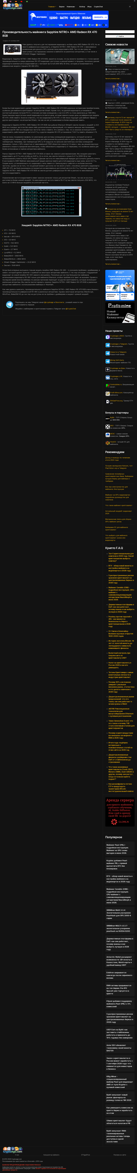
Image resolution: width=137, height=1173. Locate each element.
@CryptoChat (71, 309)
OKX (112, 426)
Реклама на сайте (120, 1155)
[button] (52, 7)
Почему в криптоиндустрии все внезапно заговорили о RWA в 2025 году (121, 735)
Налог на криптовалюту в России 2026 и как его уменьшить (120, 665)
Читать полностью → (113, 78)
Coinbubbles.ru (116, 384)
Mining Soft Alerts (117, 360)
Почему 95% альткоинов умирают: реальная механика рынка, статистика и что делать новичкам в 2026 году (121, 687)
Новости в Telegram (118, 352)
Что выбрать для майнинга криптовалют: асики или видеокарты (116, 537)
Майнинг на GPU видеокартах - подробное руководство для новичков (118, 497)
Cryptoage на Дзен (117, 368)
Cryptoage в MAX (117, 336)
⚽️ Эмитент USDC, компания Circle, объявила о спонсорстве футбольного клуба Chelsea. (119, 105)
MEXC (112, 434)
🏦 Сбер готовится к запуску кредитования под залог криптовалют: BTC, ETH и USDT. (118, 71)
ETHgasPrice (85, 1155)
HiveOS (113, 442)
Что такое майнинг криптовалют (118, 505)
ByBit (112, 417)
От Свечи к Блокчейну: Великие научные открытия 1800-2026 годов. (121, 633)
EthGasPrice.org (116, 401)
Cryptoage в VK (116, 376)
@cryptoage (48, 302)
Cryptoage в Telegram (118, 344)
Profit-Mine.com (116, 393)
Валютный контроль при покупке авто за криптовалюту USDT (119, 655)
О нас (17, 1155)
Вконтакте (59, 302)
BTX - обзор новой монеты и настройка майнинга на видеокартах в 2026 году (121, 568)
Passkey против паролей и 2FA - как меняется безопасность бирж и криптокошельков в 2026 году (120, 621)
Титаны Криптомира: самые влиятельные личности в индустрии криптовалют (121, 674)
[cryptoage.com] (12, 6)
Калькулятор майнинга (51, 1155)
